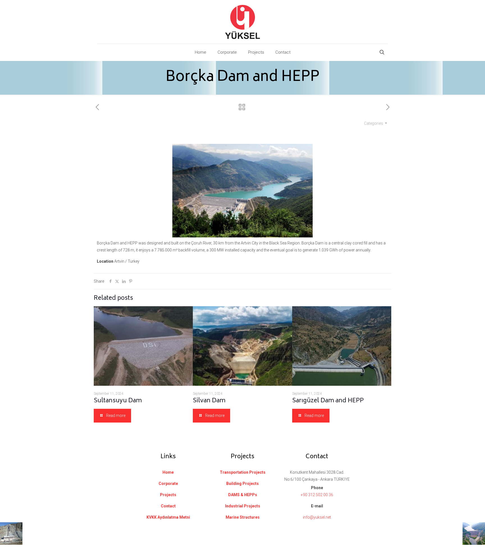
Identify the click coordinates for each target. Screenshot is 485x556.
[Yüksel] (242, 22)
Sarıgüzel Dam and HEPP (328, 401)
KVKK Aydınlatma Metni (168, 517)
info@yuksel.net (317, 517)
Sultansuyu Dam (118, 401)
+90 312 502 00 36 (317, 495)
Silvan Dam (209, 401)
